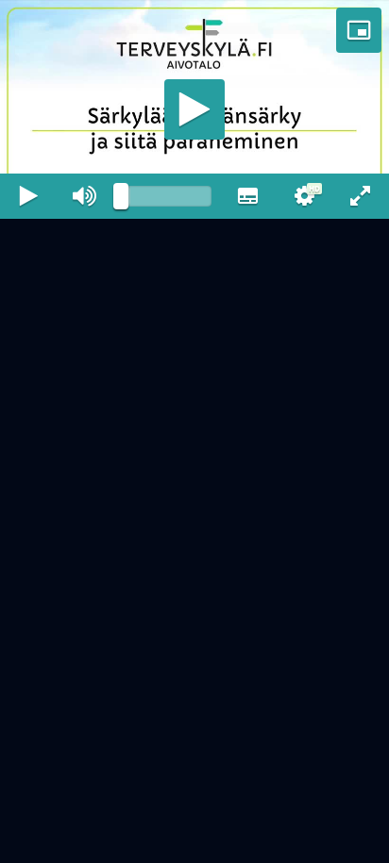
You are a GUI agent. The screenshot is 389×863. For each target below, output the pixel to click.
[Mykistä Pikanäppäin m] (85, 840)
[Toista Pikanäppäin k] (28, 840)
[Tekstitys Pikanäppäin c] (247, 840)
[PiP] (358, 30)
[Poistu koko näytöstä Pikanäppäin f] (360, 840)
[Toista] (194, 432)
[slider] (166, 840)
